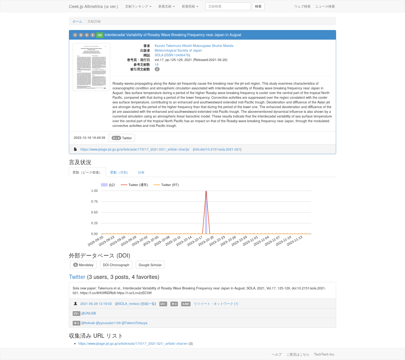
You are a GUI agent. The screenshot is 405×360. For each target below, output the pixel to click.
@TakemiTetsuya (134, 322)
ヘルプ (277, 354)
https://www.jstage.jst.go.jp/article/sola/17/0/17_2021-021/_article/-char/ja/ (135, 149)
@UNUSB (88, 313)
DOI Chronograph (116, 264)
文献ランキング (137, 6)
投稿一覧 (148, 303)
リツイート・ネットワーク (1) (216, 303)
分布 (141, 172)
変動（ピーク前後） (87, 172)
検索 (258, 6)
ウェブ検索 (302, 6)
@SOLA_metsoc (127, 303)
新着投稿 (189, 6)
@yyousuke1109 (108, 322)
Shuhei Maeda (222, 45)
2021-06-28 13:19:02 (96, 303)
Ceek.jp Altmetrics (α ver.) (93, 6)
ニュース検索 (325, 6)
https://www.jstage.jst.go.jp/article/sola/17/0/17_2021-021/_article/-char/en (133, 343)
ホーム (77, 21)
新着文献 (165, 6)
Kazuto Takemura (168, 45)
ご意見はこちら (297, 354)
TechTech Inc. (324, 354)
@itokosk (88, 322)
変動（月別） (120, 172)
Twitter (122, 138)
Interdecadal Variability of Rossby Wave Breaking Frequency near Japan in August (173, 34)
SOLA (159, 55)
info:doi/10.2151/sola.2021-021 (217, 149)
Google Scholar (150, 264)
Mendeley (84, 264)
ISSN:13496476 (177, 55)
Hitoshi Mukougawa (196, 45)
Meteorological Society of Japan (178, 50)
